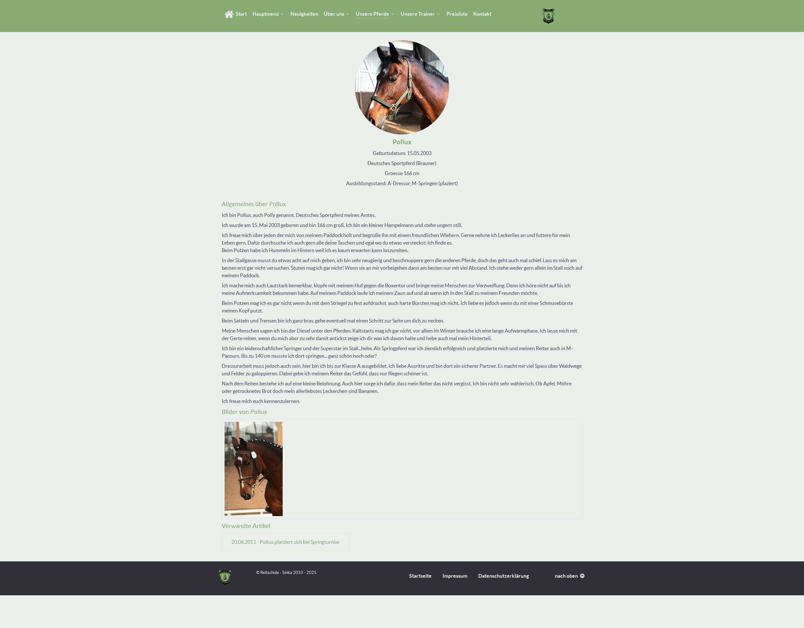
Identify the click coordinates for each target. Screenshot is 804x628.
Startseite (420, 576)
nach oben (567, 576)
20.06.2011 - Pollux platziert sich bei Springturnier (285, 542)
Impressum (455, 576)
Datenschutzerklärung (503, 576)
